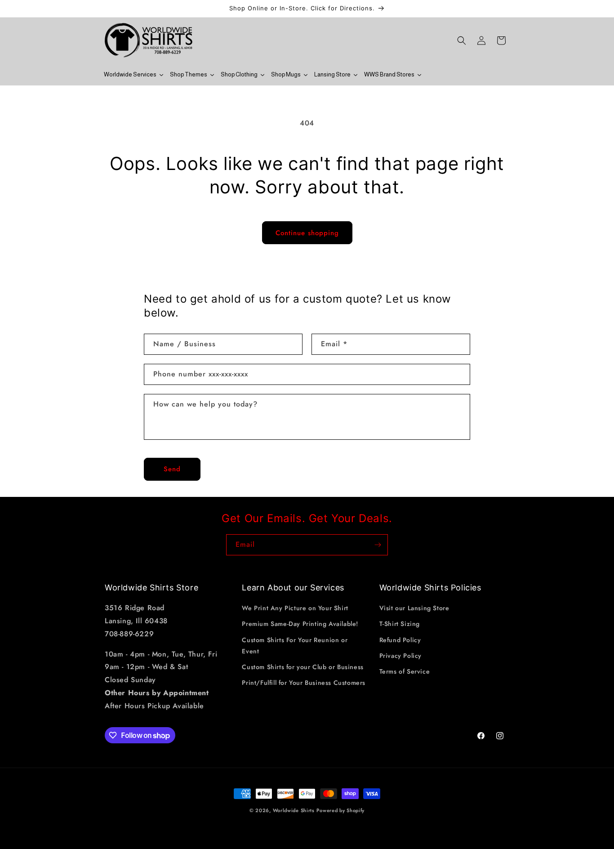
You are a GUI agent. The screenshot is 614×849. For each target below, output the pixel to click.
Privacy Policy (400, 655)
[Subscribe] (377, 544)
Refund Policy (400, 639)
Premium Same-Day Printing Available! (300, 623)
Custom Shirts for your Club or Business (302, 666)
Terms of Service (404, 671)
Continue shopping (307, 233)
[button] (462, 40)
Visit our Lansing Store (414, 607)
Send (172, 469)
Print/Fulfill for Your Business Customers (303, 682)
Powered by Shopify (340, 810)
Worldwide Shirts (294, 810)
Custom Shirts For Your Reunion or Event (294, 645)
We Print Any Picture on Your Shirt (295, 607)
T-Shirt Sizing (399, 623)
